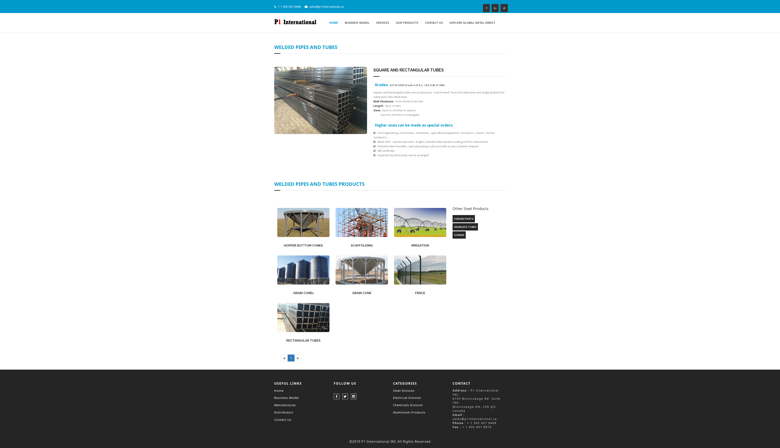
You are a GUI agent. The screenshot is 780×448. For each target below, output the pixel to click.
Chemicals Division (408, 405)
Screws (459, 235)
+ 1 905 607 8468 (289, 7)
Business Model (357, 23)
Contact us (434, 23)
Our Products (407, 23)
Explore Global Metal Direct (472, 23)
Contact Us (282, 420)
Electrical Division (407, 398)
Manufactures (285, 405)
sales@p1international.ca (326, 7)
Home (333, 23)
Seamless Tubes (465, 227)
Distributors (283, 412)
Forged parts (463, 219)
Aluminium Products (409, 412)
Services (382, 23)
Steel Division (404, 390)
